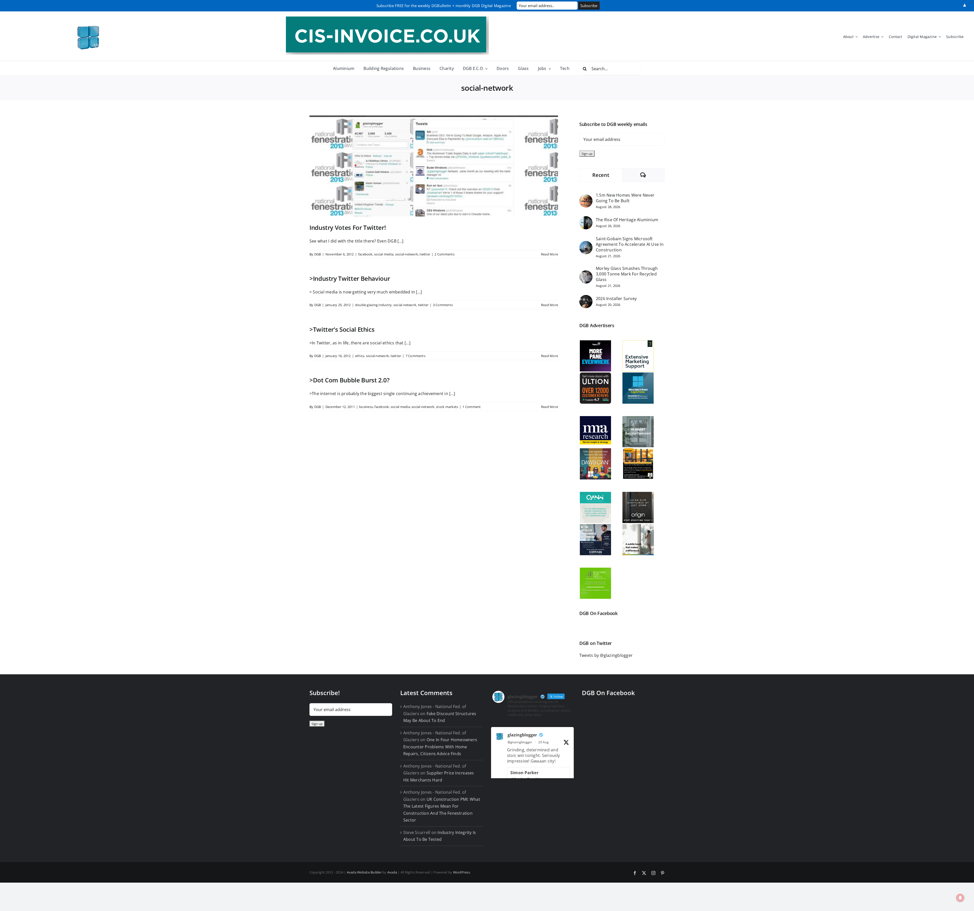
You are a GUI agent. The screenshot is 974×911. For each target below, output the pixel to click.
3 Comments (443, 305)
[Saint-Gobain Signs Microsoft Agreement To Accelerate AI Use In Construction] (586, 244)
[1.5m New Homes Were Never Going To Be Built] (586, 197)
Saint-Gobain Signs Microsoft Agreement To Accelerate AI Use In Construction (630, 244)
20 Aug (543, 742)
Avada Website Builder (364, 872)
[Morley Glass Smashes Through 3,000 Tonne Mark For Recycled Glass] (586, 273)
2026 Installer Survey (616, 298)
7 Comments (415, 356)
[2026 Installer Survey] (586, 298)
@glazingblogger (520, 742)
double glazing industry (373, 305)
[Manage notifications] (960, 898)
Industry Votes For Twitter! (347, 227)
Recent (600, 175)
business (366, 406)
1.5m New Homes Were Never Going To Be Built (625, 197)
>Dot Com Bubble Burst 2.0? (349, 380)
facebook (365, 254)
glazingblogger (522, 735)
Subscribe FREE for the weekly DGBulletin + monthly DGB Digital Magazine (443, 5)
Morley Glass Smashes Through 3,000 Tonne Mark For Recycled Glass (627, 274)
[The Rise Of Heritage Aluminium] (586, 219)
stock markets (447, 406)
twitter (425, 254)
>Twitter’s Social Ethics (341, 329)
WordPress (461, 872)
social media (383, 254)
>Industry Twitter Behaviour (349, 278)
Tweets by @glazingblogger (606, 655)
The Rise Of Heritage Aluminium (627, 219)
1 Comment (471, 406)
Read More (549, 254)
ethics (359, 356)
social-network (406, 254)
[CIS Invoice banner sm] (387, 18)
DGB (317, 254)
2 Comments (444, 254)
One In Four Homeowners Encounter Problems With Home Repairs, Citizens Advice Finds (440, 746)
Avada (392, 872)
